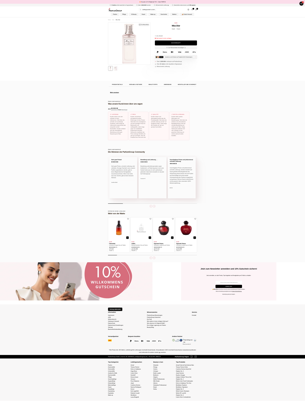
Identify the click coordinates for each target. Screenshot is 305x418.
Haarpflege (111, 389)
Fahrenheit (112, 243)
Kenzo (132, 389)
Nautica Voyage (180, 375)
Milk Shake (156, 381)
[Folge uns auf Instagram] (195, 356)
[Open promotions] (301, 4)
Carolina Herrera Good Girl (183, 369)
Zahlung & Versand (113, 321)
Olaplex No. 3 (180, 371)
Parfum (115, 14)
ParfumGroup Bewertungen (154, 315)
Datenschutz (111, 323)
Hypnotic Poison (158, 243)
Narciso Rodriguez (136, 387)
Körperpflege (111, 383)
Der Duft (149, 319)
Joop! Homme (180, 373)
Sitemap (110, 327)
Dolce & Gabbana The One (183, 383)
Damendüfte (111, 367)
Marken (174, 14)
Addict (133, 243)
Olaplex (155, 377)
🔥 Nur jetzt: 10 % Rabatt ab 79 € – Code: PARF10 (152, 1)
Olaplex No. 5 (180, 389)
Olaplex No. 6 (180, 395)
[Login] (188, 10)
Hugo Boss (134, 371)
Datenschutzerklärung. (237, 291)
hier (160, 352)
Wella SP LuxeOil (181, 393)
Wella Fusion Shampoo (182, 391)
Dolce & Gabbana (136, 369)
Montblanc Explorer (181, 385)
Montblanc (134, 395)
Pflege (124, 14)
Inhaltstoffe (153, 84)
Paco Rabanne (135, 381)
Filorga (155, 367)
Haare (143, 14)
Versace (133, 379)
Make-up (152, 14)
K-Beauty (133, 14)
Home (109, 19)
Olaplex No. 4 (180, 379)
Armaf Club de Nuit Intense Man (185, 365)
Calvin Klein (134, 373)
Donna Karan (134, 377)
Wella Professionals (159, 379)
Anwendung (167, 84)
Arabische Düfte (112, 373)
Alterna (155, 383)
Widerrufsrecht (112, 319)
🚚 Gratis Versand (187, 14)
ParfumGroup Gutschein (154, 317)
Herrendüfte (111, 369)
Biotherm (155, 375)
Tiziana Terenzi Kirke (182, 367)
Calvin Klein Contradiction (183, 397)
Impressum (111, 315)
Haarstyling (111, 391)
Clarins (155, 369)
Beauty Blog (150, 327)
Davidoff (133, 375)
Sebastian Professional (159, 385)
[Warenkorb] (196, 10)
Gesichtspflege (112, 379)
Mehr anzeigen (114, 92)
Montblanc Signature (182, 387)
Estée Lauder (157, 373)
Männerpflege (112, 385)
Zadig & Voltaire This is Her (183, 377)
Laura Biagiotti (135, 397)
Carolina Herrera (135, 385)
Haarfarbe (111, 393)
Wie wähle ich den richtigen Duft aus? (157, 321)
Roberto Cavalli (135, 393)
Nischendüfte (111, 375)
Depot (155, 387)
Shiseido (155, 365)
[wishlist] (192, 10)
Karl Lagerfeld (135, 391)
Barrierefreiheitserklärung (115, 329)
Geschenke (164, 14)
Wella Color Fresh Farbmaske (184, 381)
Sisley (155, 389)
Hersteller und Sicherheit (187, 84)
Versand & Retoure (135, 84)
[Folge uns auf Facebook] (191, 356)
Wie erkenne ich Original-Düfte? (156, 323)
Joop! (132, 383)
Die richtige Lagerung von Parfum (156, 325)
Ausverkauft (176, 42)
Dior (113, 19)
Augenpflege (111, 381)
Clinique (155, 371)
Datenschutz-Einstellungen (115, 325)
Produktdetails (117, 84)
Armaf (132, 365)
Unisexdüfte (111, 371)
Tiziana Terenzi (135, 367)
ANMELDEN (228, 286)
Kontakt (194, 315)
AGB (109, 317)
